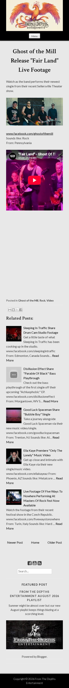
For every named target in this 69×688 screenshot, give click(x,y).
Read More (50, 401)
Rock (42, 300)
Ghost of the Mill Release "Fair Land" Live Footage (34, 60)
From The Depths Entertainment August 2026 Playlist (34, 596)
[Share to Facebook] (21, 310)
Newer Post (15, 542)
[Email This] (10, 310)
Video (50, 300)
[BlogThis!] (13, 310)
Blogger (42, 656)
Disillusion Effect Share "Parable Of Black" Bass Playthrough (39, 373)
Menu (34, 36)
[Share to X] (17, 310)
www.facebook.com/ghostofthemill (29, 133)
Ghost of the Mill (28, 300)
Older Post (55, 542)
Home (35, 542)
